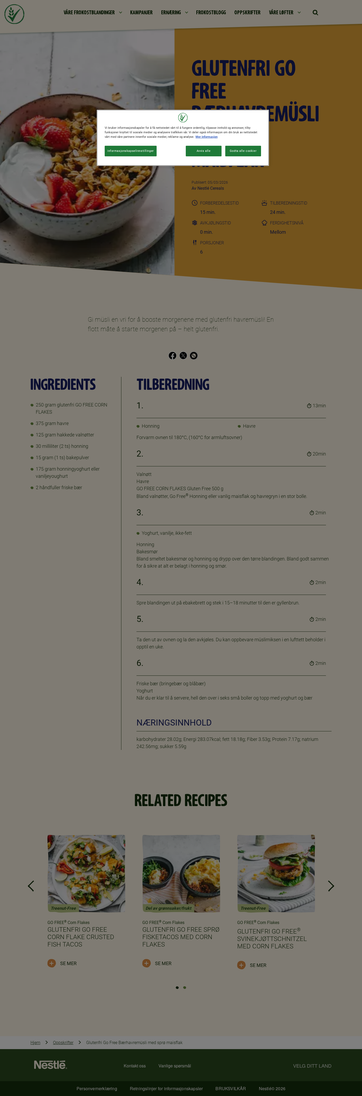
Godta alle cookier (243, 151)
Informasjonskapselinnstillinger (130, 151)
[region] (183, 138)
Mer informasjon (207, 137)
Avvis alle (204, 151)
